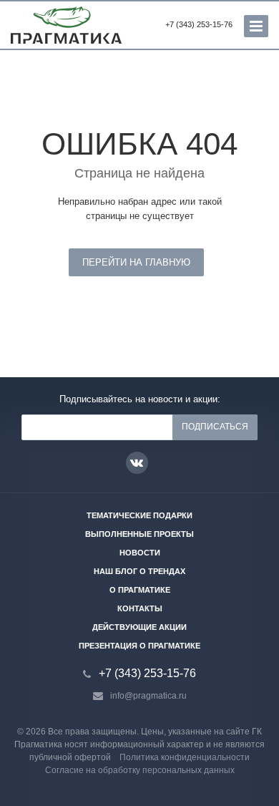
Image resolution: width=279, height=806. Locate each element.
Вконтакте (137, 463)
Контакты (139, 608)
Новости (139, 552)
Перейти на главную (136, 262)
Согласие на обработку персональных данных (140, 770)
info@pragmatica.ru (148, 696)
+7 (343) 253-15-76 (198, 24)
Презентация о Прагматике (139, 645)
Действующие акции (139, 627)
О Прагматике (139, 590)
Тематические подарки (139, 515)
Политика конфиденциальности (184, 757)
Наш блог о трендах (139, 571)
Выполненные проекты (139, 534)
